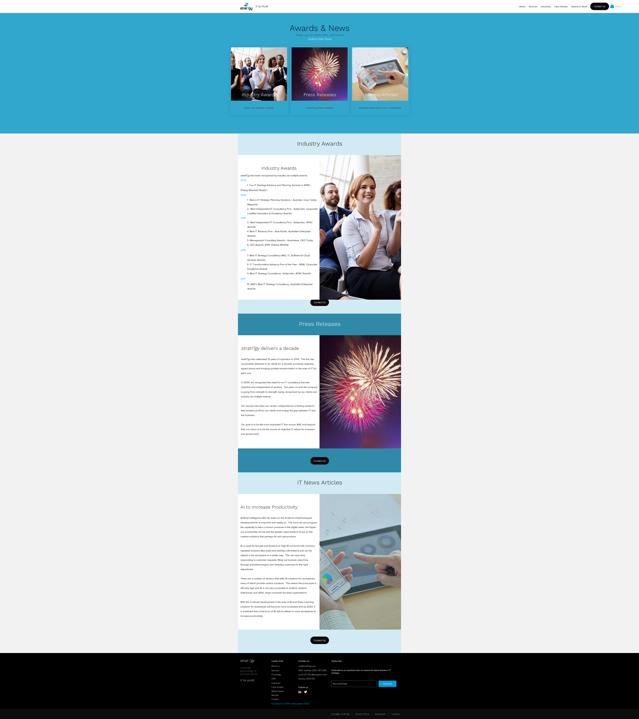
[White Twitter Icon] (306, 692)
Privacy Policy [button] (362, 714)
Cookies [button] (396, 714)
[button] (612, 5)
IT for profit (247, 680)
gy (252, 661)
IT (249, 661)
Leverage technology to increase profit (248, 671)
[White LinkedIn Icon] (300, 692)
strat (244, 661)
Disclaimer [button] (380, 714)
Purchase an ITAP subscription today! (290, 703)
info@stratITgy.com (307, 666)
